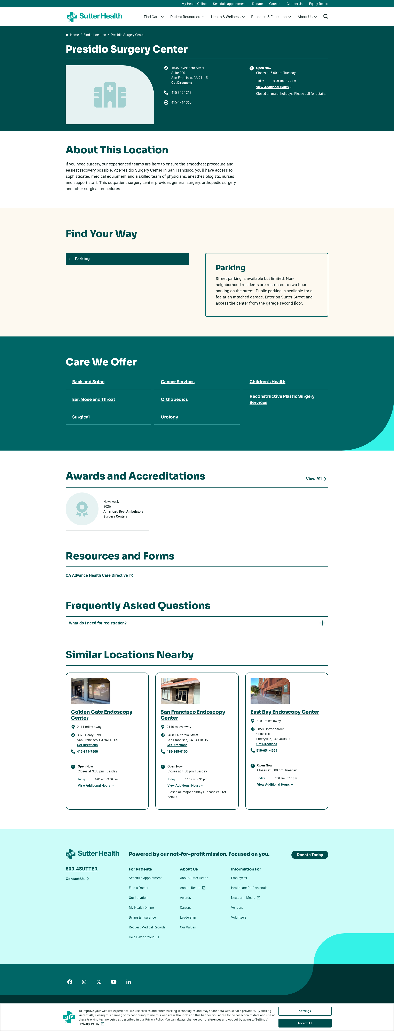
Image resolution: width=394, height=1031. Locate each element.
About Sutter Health (194, 878)
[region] (197, 1017)
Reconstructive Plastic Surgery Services (282, 399)
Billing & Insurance (142, 917)
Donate (257, 3)
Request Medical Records (147, 927)
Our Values (188, 927)
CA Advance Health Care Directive (100, 575)
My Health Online (194, 3)
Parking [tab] (82, 259)
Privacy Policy (93, 1024)
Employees (239, 878)
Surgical (81, 417)
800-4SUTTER (81, 868)
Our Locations (139, 897)
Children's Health (267, 381)
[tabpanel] (267, 284)
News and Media (246, 897)
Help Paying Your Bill (144, 937)
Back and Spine (88, 381)
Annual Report (193, 887)
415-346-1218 (181, 92)
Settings (305, 1011)
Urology (169, 417)
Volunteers (238, 917)
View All (317, 479)
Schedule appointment (229, 3)
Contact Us (294, 3)
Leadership (188, 917)
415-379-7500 (87, 751)
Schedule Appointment (145, 878)
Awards (185, 897)
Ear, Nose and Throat (93, 399)
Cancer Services (178, 381)
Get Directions (181, 82)
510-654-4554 (266, 750)
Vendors (237, 907)
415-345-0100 (177, 751)
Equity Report (318, 3)
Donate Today (310, 855)
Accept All (305, 1023)
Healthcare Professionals (249, 887)
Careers (274, 3)
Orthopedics (174, 399)
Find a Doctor (138, 887)
